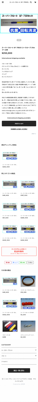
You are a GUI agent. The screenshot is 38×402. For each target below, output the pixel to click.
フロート (3, 356)
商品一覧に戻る (19, 370)
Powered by (17, 384)
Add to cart (19, 123)
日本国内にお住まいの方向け (19, 129)
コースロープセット (7, 350)
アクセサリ (4, 361)
